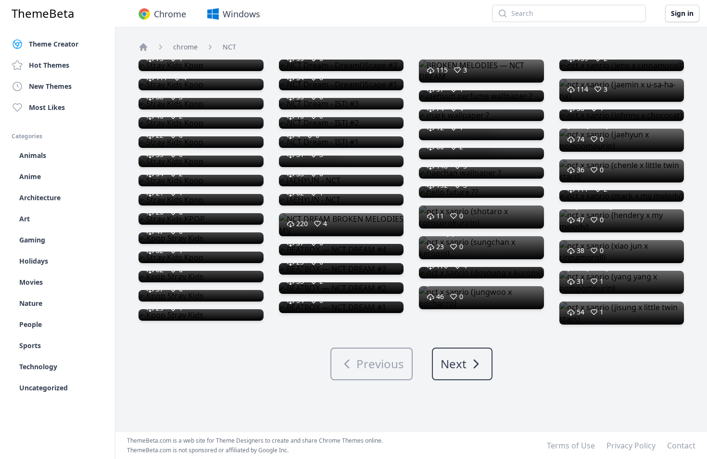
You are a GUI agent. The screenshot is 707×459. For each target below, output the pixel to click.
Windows (241, 14)
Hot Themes (49, 65)
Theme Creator (53, 43)
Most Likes (47, 107)
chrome (185, 46)
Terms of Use (571, 445)
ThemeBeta (43, 13)
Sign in (682, 13)
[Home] (143, 47)
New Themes (50, 86)
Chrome (170, 14)
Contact (681, 445)
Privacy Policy (631, 445)
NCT (229, 46)
